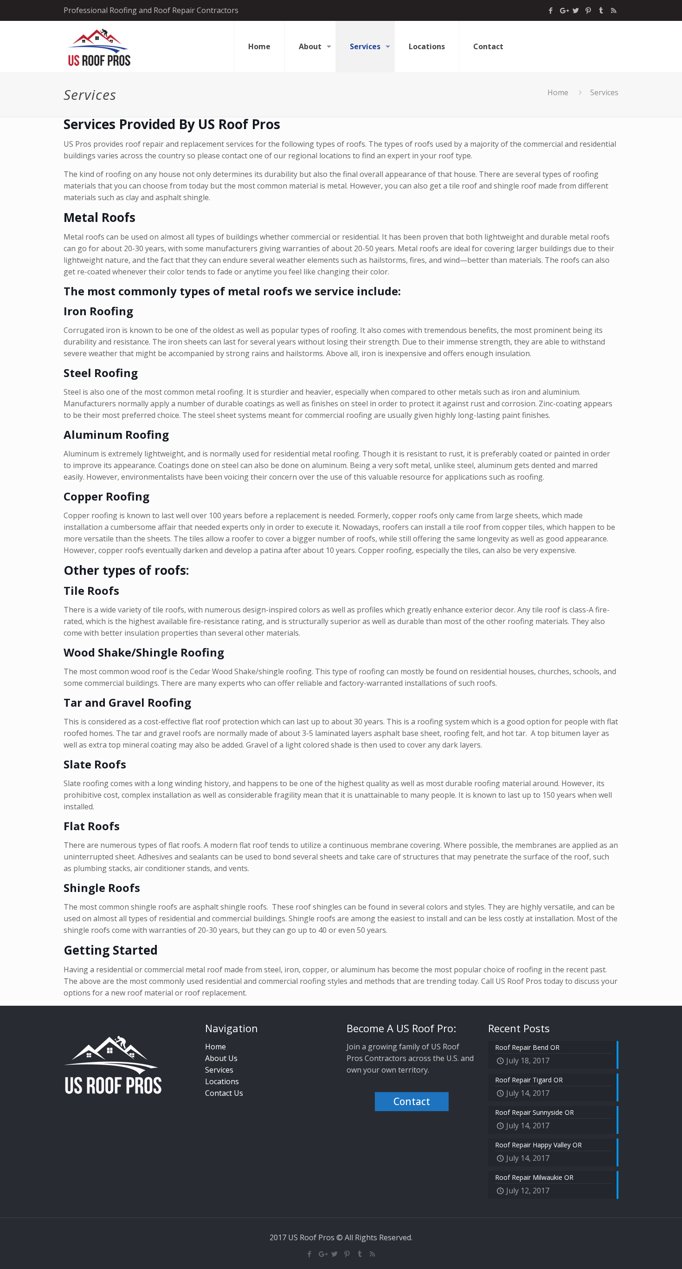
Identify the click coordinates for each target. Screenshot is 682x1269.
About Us (221, 1058)
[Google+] (563, 10)
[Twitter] (576, 10)
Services (219, 1070)
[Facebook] (551, 10)
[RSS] (613, 10)
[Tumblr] (601, 10)
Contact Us (224, 1093)
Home (557, 92)
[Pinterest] (588, 10)
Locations (222, 1081)
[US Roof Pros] (98, 46)
